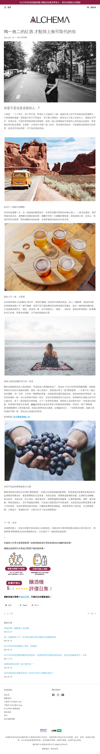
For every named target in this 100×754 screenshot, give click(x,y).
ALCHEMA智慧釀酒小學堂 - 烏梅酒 (20, 645)
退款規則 (7, 712)
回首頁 (6, 694)
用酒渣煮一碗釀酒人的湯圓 (16, 628)
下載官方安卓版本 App (13, 705)
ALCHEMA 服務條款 (12, 708)
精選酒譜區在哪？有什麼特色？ (18, 663)
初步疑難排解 (9, 718)
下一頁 (90, 613)
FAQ (5, 715)
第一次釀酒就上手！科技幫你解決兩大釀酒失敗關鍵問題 (30, 636)
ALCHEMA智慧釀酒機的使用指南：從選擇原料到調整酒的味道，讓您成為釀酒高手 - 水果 (45, 655)
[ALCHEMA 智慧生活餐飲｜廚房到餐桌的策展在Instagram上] (58, 695)
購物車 (93, 7)
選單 (9, 7)
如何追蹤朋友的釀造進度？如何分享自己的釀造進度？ (29, 672)
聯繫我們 (7, 698)
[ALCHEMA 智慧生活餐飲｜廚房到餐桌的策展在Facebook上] (53, 695)
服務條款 (45, 748)
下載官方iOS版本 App (13, 701)
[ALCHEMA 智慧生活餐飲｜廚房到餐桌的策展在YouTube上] (62, 695)
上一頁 (10, 613)
